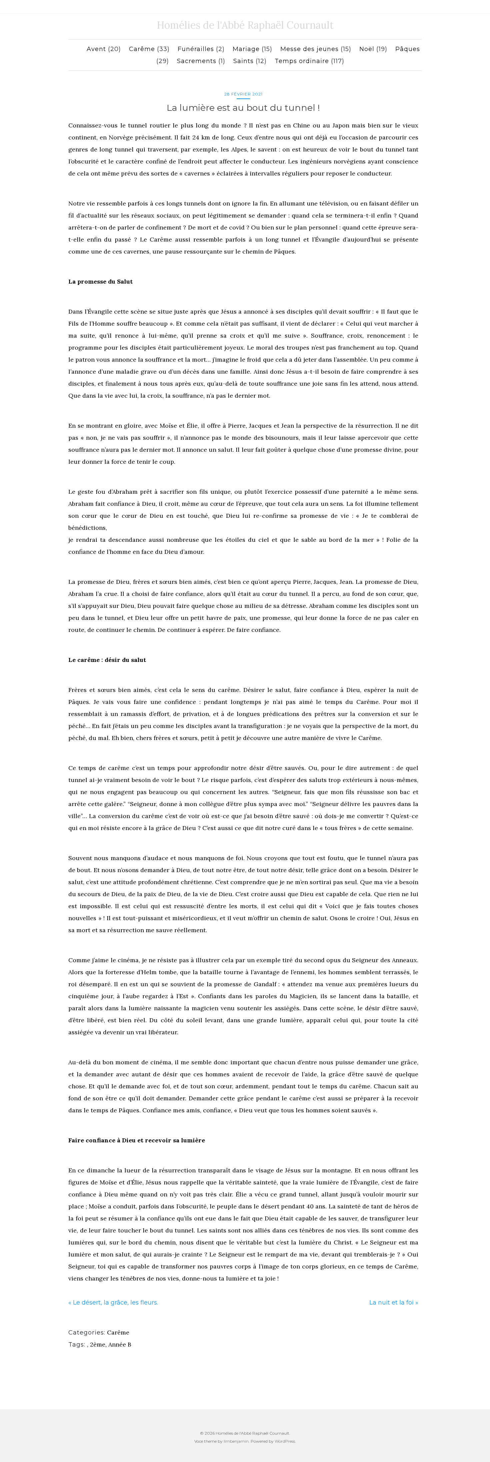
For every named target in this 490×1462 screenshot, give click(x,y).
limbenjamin (236, 1441)
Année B (119, 1344)
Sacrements (196, 61)
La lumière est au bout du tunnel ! (243, 107)
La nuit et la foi (391, 1302)
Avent (96, 49)
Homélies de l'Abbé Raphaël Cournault (245, 25)
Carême (142, 49)
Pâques (407, 49)
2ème (97, 1344)
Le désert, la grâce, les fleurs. (115, 1302)
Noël (366, 49)
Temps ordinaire (302, 61)
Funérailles (196, 49)
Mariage (246, 49)
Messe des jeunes (309, 49)
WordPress (285, 1441)
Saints (243, 61)
